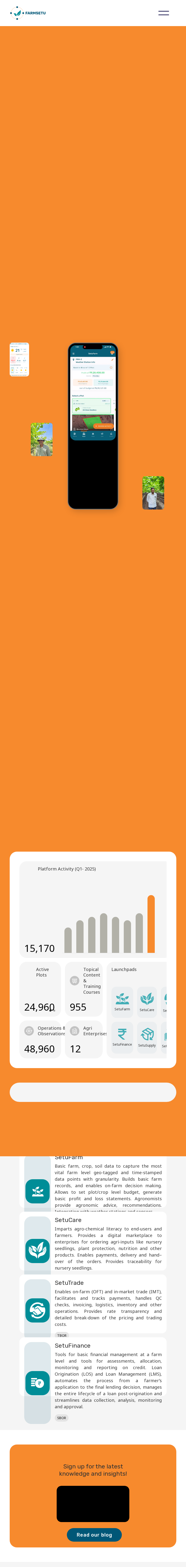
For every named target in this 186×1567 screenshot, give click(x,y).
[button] (163, 13)
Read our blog (94, 1535)
